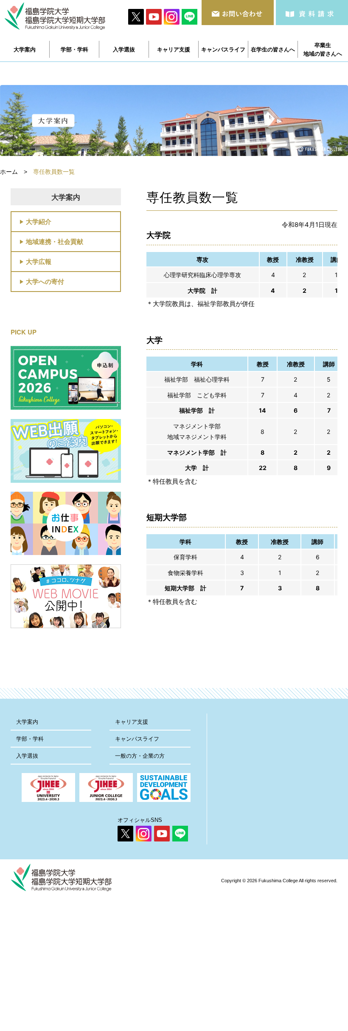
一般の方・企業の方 (140, 756)
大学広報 (38, 261)
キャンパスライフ (137, 739)
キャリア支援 (131, 722)
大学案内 (27, 722)
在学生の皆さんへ (273, 49)
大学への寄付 (45, 281)
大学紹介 (38, 221)
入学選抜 (27, 756)
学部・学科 (30, 739)
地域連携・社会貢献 (54, 241)
